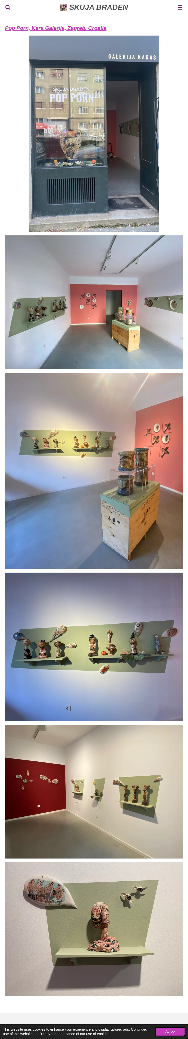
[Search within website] (7, 7)
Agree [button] (170, 1031)
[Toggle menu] (180, 7)
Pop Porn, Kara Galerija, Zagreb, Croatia (55, 28)
